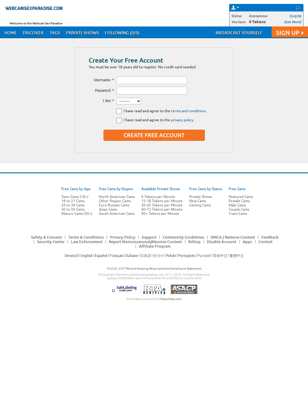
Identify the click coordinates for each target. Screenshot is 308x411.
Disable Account (221, 241)
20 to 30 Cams (73, 205)
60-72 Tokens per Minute (162, 209)
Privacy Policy (122, 237)
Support (149, 237)
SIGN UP (287, 32)
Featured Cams (241, 197)
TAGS (55, 32)
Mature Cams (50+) (76, 214)
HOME (11, 32)
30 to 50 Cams (73, 209)
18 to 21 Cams (73, 201)
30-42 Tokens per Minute (162, 205)
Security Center (51, 241)
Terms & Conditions (86, 237)
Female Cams (239, 201)
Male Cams (237, 205)
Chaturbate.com (170, 299)
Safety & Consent (46, 237)
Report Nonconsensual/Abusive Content (145, 241)
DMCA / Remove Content (233, 237)
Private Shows (200, 197)
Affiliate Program (155, 246)
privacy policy (182, 120)
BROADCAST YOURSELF (239, 32)
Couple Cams (239, 209)
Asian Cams (108, 209)
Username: (102, 80)
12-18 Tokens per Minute (162, 201)
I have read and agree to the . (165, 111)
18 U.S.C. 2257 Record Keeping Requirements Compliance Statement (154, 268)
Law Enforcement (87, 241)
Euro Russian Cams (114, 205)
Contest (265, 241)
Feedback (270, 237)
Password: (103, 90)
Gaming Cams (200, 205)
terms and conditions (188, 111)
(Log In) (295, 16)
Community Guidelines (183, 237)
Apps (247, 241)
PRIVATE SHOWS (82, 32)
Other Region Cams (115, 201)
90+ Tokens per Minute (160, 214)
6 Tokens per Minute (158, 197)
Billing (194, 241)
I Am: (107, 100)
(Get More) (292, 22)
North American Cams (117, 197)
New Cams (197, 201)
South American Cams (116, 214)
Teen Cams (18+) (74, 197)
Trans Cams (238, 214)
